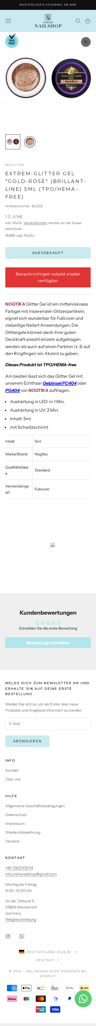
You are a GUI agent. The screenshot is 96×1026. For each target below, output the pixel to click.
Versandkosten (35, 223)
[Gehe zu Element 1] (12, 141)
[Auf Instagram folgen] (8, 936)
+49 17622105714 (19, 867)
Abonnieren (27, 741)
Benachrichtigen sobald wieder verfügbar (48, 277)
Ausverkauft (48, 253)
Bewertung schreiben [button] (48, 642)
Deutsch (45, 960)
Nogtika (15, 165)
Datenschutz (16, 814)
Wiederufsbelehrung (22, 832)
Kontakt (11, 770)
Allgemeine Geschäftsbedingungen (35, 805)
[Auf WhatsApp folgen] (22, 936)
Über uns (13, 779)
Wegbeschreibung (20, 919)
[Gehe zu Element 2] (29, 141)
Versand (12, 841)
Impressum (15, 823)
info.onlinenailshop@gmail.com (31, 874)
